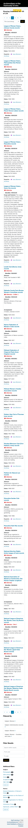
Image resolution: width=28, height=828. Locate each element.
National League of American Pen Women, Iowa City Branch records (14, 620)
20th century (8, 774)
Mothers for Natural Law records (12, 474)
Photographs (8, 772)
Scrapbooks (7, 779)
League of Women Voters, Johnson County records (12, 27)
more (5, 785)
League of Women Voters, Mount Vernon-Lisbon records (14, 110)
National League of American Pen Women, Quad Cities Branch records (13, 650)
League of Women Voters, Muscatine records (12, 143)
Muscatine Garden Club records (11, 499)
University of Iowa (9, 804)
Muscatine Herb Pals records (13, 526)
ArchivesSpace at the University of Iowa (12, 5)
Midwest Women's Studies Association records (12, 390)
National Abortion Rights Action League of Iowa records (14, 552)
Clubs (6, 777)
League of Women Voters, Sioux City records (12, 187)
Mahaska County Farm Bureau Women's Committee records (14, 291)
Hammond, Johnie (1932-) (11, 807)
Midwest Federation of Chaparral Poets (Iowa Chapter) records (11, 352)
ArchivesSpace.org (12, 822)
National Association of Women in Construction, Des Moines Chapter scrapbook (13, 578)
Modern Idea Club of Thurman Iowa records (14, 415)
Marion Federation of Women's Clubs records (11, 326)
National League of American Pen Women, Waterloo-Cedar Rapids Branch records (13, 688)
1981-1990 (7, 782)
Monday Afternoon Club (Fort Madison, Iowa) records (13, 444)
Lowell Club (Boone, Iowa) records (12, 268)
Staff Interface (15, 820)
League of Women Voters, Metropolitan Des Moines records (12, 63)
